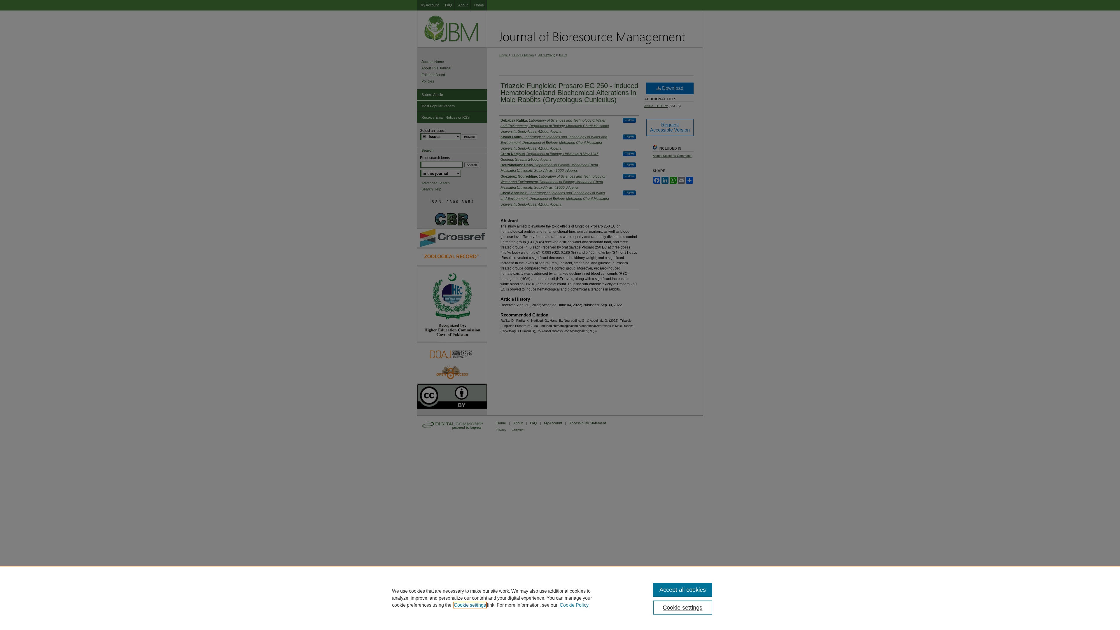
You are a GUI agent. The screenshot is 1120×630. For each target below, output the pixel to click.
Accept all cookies (682, 590)
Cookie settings (470, 605)
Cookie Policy (574, 605)
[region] (560, 598)
